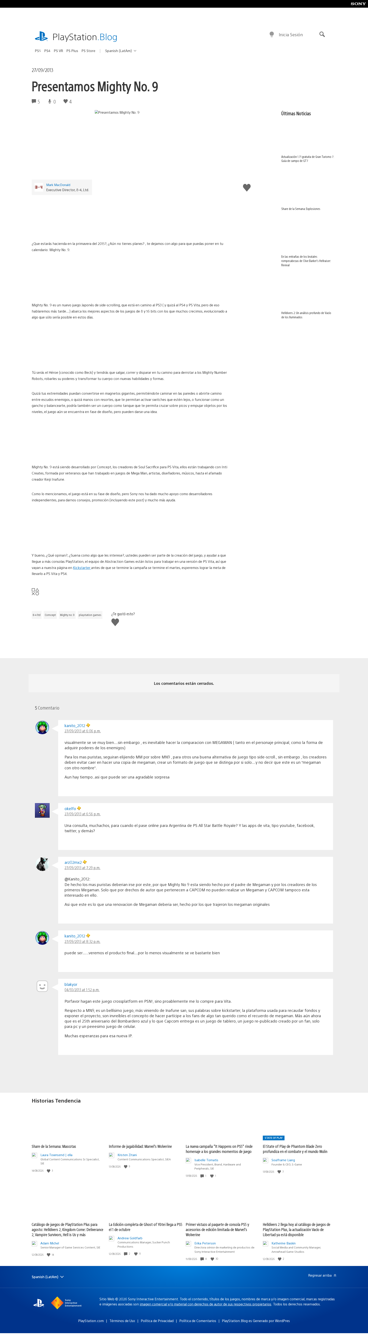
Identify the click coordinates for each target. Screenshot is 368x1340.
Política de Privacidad (157, 1320)
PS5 (38, 50)
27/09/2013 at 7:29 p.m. (82, 867)
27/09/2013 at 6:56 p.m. (83, 813)
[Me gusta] (49, 1171)
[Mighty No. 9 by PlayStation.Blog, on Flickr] (131, 216)
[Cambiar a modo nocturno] (272, 35)
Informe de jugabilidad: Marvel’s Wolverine (140, 1146)
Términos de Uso (122, 1320)
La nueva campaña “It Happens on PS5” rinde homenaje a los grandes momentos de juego (219, 1149)
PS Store (88, 50)
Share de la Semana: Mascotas (54, 1146)
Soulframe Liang (283, 1160)
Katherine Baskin (284, 1243)
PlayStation (85, 36)
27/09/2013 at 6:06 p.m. (83, 730)
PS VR (58, 50)
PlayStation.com (91, 1320)
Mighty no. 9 (67, 615)
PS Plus (72, 50)
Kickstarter (82, 567)
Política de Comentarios (197, 1320)
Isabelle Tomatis (206, 1160)
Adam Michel (49, 1243)
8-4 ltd (36, 615)
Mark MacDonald (58, 185)
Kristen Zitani (127, 1155)
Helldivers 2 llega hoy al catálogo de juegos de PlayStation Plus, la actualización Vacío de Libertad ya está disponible (296, 1229)
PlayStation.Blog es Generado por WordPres (256, 1320)
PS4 (47, 50)
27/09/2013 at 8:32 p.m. (82, 941)
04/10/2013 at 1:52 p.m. (82, 989)
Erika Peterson (205, 1243)
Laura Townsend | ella (56, 1155)
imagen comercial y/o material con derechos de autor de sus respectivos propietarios (205, 1304)
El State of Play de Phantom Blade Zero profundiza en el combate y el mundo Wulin (295, 1149)
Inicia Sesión (291, 34)
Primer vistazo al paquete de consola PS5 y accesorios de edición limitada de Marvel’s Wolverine (217, 1229)
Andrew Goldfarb (130, 1238)
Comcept (50, 615)
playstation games (90, 615)
